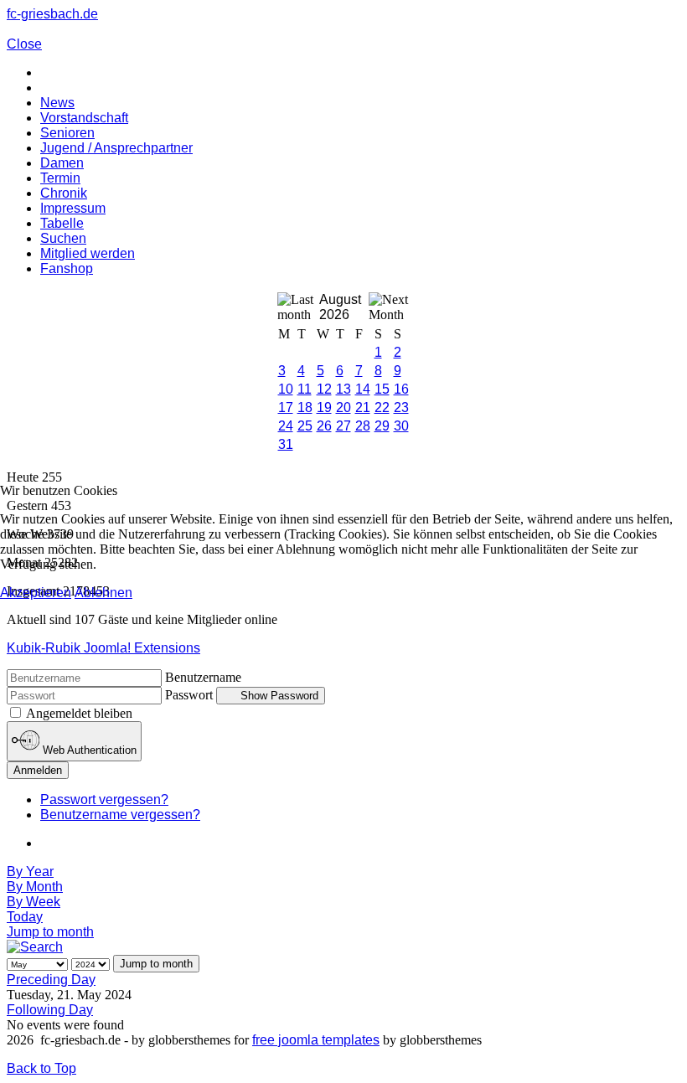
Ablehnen (103, 592)
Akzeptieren (35, 592)
